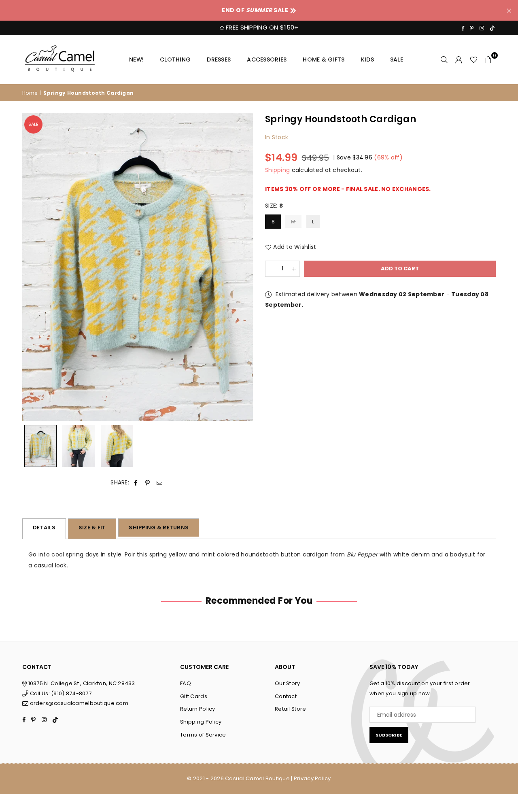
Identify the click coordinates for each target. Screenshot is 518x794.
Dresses (219, 59)
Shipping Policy (200, 722)
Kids (367, 59)
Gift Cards (193, 696)
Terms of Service (203, 735)
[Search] (444, 59)
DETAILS (44, 527)
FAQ (185, 683)
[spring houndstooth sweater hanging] (40, 445)
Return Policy (197, 709)
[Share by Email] (160, 482)
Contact (286, 696)
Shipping (277, 170)
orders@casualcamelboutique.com (79, 703)
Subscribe (389, 735)
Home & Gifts (323, 59)
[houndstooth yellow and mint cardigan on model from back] (117, 446)
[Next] (242, 267)
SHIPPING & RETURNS (159, 527)
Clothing (175, 59)
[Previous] (33, 267)
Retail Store (290, 709)
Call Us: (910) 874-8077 (59, 693)
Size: (274, 206)
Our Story (287, 683)
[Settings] (459, 59)
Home (29, 92)
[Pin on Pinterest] (147, 482)
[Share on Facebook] (136, 482)
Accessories (267, 59)
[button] (488, 59)
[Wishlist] (473, 59)
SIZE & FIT (92, 527)
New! (136, 59)
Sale (396, 59)
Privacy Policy (312, 778)
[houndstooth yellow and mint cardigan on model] (78, 446)
